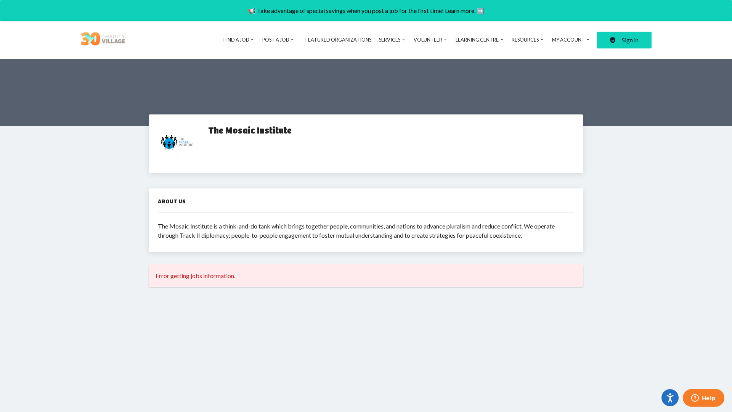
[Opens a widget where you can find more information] (703, 398)
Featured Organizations (338, 40)
